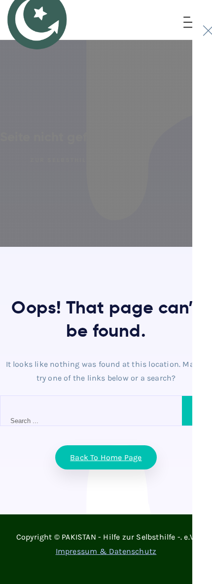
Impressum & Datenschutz (106, 551)
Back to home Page (105, 457)
